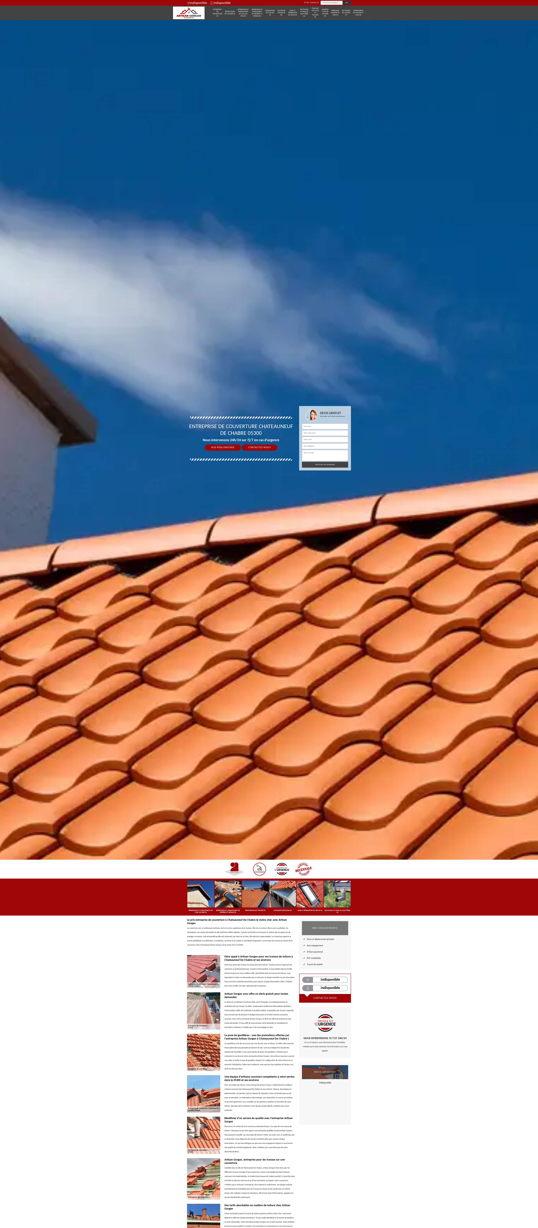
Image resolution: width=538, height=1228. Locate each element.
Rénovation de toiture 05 (270, 13)
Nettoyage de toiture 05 (346, 13)
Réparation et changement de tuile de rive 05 (243, 13)
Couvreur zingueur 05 (281, 13)
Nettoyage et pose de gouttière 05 (304, 13)
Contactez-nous (259, 447)
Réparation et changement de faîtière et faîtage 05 (257, 13)
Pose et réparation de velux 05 (292, 13)
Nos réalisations (222, 447)
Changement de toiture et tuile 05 (358, 13)
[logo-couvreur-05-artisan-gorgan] (189, 13)
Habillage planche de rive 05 (335, 13)
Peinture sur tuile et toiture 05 (315, 13)
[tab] (269, 491)
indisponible (198, 3)
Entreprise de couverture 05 (217, 13)
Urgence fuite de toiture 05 (325, 13)
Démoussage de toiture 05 (230, 13)
